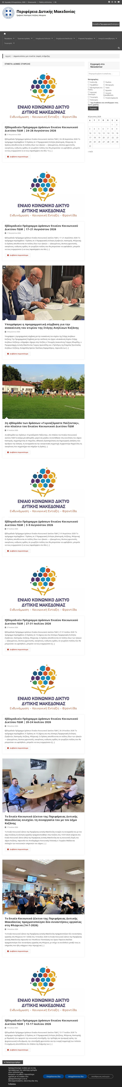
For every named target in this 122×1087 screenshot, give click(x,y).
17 (90, 137)
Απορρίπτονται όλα (75, 1076)
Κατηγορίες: (93, 79)
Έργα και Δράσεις (24, 38)
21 (108, 137)
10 (90, 133)
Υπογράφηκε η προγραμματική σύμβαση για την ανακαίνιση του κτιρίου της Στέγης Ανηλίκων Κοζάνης (42, 325)
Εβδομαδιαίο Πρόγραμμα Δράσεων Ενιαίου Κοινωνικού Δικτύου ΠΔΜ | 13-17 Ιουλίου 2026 (41, 1022)
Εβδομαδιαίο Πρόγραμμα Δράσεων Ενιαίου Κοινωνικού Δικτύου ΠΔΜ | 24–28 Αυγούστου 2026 (41, 128)
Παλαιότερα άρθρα (13, 1062)
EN (55, 2)
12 (99, 133)
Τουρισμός (8, 43)
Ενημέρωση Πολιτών (43, 38)
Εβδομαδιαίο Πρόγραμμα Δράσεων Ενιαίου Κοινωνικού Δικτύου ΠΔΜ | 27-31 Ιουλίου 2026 (41, 621)
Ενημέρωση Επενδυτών (64, 38)
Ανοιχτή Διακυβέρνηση (106, 38)
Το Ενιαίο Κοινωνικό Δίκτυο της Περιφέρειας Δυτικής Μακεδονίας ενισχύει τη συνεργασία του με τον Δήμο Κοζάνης (41, 820)
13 (104, 133)
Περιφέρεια (8, 38)
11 (95, 133)
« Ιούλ (90, 151)
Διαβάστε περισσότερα (19, 157)
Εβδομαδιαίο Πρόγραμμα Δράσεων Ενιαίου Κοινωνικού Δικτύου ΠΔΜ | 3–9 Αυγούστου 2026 (41, 523)
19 (99, 137)
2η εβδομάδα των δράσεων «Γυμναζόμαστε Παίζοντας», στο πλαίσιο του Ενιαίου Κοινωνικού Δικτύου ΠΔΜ (42, 424)
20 (104, 137)
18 (95, 137)
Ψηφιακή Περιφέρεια (85, 38)
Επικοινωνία (32, 2)
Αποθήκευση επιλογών (101, 1076)
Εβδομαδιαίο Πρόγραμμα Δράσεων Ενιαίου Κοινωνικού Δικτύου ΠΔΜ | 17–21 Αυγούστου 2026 (41, 227)
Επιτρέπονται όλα (53, 1076)
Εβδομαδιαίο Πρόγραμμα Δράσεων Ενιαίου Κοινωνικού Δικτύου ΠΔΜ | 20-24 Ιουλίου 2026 (41, 720)
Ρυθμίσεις (12, 1084)
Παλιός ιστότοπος (45, 2)
